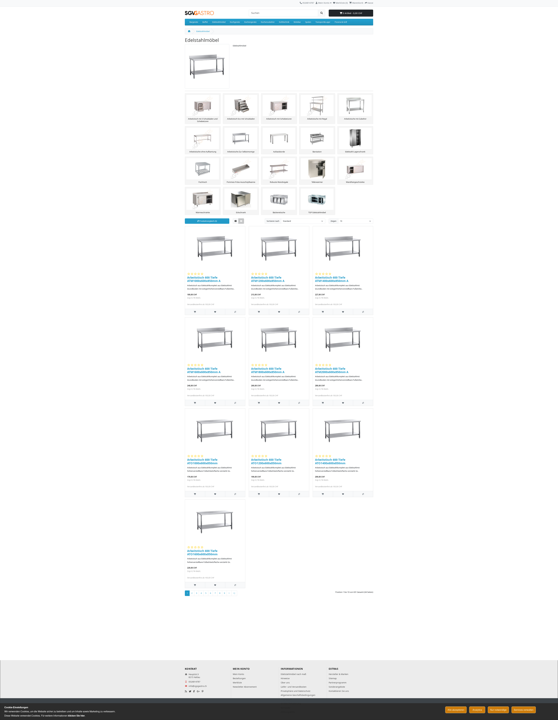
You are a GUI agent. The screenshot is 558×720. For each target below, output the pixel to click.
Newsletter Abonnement (245, 686)
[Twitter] (190, 691)
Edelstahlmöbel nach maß (293, 674)
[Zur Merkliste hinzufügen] (215, 312)
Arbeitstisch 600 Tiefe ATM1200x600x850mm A (267, 279)
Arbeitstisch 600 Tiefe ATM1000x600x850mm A (203, 279)
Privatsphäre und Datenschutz (295, 691)
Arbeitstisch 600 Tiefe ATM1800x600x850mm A (267, 370)
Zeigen (333, 221)
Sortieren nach (273, 221)
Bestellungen (239, 678)
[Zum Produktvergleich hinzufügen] (235, 312)
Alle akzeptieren (456, 709)
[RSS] (186, 691)
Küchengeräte (250, 22)
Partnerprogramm (337, 682)
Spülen (308, 22)
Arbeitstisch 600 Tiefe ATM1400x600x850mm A (331, 279)
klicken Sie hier (76, 715)
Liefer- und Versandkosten (293, 686)
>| (234, 593)
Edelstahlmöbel (219, 22)
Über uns (285, 682)
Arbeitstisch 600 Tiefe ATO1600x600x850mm (202, 552)
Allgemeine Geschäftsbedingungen (298, 695)
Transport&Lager (322, 22)
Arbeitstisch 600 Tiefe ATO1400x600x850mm (330, 461)
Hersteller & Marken (338, 674)
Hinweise (285, 678)
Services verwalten (523, 709)
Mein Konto (238, 674)
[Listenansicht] (235, 221)
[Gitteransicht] (241, 221)
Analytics (477, 709)
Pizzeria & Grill (341, 22)
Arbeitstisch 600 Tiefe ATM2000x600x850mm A (331, 370)
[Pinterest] (202, 691)
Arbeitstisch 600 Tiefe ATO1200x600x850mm (266, 461)
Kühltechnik (284, 22)
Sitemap (333, 678)
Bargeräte (193, 22)
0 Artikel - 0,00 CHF (352, 13)
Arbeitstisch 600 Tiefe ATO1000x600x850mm (202, 461)
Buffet (205, 22)
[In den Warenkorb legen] (195, 312)
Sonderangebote (337, 686)
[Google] (198, 691)
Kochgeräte (235, 22)
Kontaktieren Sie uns (339, 691)
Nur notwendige (498, 709)
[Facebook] (194, 691)
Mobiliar (297, 22)
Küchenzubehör (268, 22)
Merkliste (237, 682)
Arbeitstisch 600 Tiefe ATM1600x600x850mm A (203, 370)
